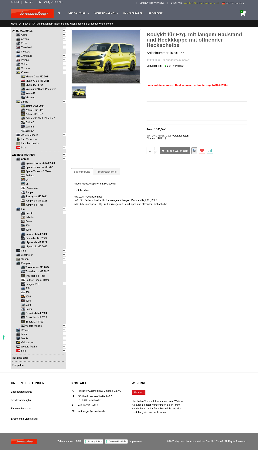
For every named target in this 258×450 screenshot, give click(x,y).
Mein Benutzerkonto (152, 3)
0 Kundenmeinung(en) (176, 59)
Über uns (28, 2)
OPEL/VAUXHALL (77, 13)
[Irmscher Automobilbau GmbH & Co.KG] (32, 13)
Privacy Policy (95, 441)
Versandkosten (180, 135)
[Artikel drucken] (194, 150)
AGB (78, 441)
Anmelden (176, 3)
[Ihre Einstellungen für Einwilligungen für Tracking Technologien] (3, 337)
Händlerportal (133, 13)
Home (14, 23)
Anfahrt (15, 2)
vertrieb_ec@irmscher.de (91, 411)
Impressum (135, 441)
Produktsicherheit (107, 171)
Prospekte (156, 13)
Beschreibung (82, 171)
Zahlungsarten (65, 441)
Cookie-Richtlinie (117, 441)
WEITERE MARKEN (105, 13)
